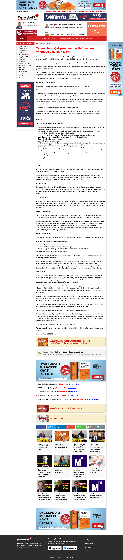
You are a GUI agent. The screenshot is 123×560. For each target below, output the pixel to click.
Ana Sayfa (48, 11)
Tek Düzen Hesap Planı (24, 71)
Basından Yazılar (23, 48)
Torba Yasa (21, 73)
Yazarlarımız (22, 77)
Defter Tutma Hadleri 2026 (78, 11)
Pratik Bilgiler (22, 67)
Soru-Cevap (21, 69)
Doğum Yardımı (22, 52)
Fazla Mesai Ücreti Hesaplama (23, 57)
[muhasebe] (28, 20)
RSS (87, 11)
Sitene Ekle (91, 11)
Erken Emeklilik (24, 54)
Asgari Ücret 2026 (56, 11)
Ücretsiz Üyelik (89, 543)
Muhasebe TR (53, 557)
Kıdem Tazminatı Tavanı (25, 65)
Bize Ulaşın (103, 11)
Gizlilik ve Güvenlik (90, 551)
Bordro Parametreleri (24, 50)
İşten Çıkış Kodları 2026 (24, 63)
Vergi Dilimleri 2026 (66, 11)
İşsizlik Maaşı (23, 61)
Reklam (97, 11)
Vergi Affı (21, 75)
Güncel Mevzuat (23, 59)
